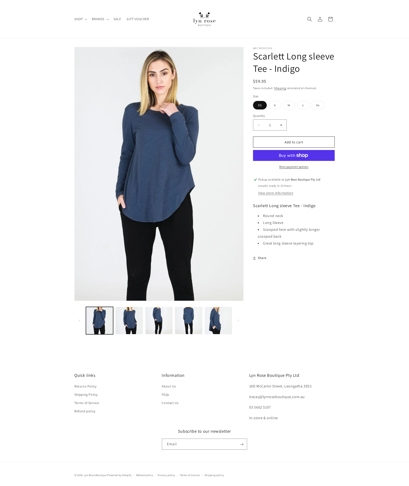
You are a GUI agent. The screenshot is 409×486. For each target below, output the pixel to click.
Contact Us (170, 402)
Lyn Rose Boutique (95, 475)
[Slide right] (238, 320)
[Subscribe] (241, 444)
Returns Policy (85, 386)
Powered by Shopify (119, 475)
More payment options (293, 166)
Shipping (280, 88)
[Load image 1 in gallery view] (99, 320)
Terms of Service (86, 402)
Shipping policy (214, 475)
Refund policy (84, 411)
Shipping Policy (86, 394)
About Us (169, 386)
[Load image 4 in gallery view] (188, 320)
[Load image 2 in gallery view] (129, 320)
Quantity (259, 116)
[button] (80, 19)
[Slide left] (79, 320)
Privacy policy (166, 475)
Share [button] (262, 258)
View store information (275, 193)
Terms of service (190, 475)
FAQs (165, 394)
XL (320, 106)
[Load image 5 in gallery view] (218, 320)
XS (260, 105)
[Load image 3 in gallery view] (159, 320)
